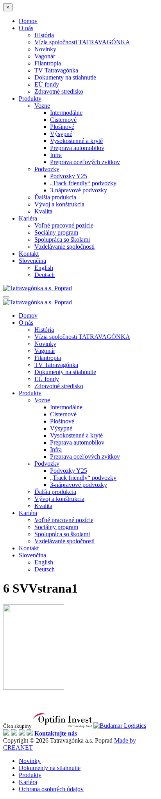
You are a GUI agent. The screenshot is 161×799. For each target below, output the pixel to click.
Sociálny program (56, 232)
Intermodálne (66, 112)
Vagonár (44, 56)
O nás (26, 28)
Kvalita (43, 211)
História (44, 35)
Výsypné (61, 133)
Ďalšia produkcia (55, 197)
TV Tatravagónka (56, 70)
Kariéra (28, 218)
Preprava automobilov (77, 148)
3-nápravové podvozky (78, 190)
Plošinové (62, 126)
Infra (56, 155)
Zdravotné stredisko (58, 91)
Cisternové (63, 119)
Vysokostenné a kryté (76, 140)
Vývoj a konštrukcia (59, 204)
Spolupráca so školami (62, 239)
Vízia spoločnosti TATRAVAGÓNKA (82, 42)
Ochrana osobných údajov (51, 789)
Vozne (42, 105)
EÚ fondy (46, 84)
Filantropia (47, 63)
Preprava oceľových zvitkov (85, 162)
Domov (28, 21)
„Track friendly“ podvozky (83, 183)
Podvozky (46, 169)
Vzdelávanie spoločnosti (64, 246)
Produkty (30, 98)
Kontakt (29, 253)
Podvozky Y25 (68, 176)
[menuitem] (32, 260)
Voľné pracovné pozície (63, 225)
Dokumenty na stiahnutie (65, 77)
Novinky (45, 49)
